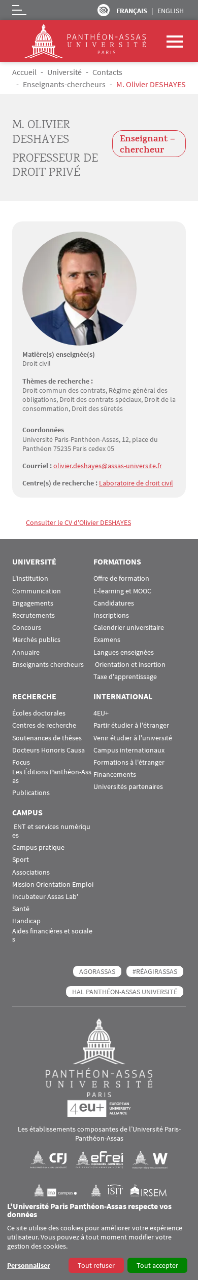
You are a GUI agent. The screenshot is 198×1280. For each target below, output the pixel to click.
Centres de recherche (44, 725)
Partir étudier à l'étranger (131, 725)
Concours (26, 627)
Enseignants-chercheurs (64, 84)
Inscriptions (111, 615)
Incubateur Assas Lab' (45, 896)
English (170, 10)
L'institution (30, 578)
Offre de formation (121, 578)
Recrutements (33, 615)
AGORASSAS (97, 971)
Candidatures (113, 603)
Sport (20, 859)
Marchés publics (36, 639)
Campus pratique (38, 847)
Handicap (26, 921)
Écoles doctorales (38, 713)
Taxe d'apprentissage (125, 676)
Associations (31, 872)
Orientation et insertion (129, 664)
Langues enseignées (123, 652)
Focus (21, 762)
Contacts (107, 72)
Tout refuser (96, 1265)
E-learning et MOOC (122, 591)
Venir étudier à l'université (132, 738)
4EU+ (101, 713)
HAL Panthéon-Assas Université (124, 991)
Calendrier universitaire (128, 627)
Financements (114, 774)
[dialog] (99, 1238)
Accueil (24, 72)
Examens (106, 639)
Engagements (32, 603)
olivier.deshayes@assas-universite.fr (107, 465)
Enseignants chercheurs (48, 664)
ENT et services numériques (51, 831)
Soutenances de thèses (47, 738)
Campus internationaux (128, 750)
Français (131, 10)
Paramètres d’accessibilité (103, 10)
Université (64, 72)
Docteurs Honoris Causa (48, 750)
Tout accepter (157, 1265)
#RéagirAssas (155, 971)
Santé (20, 909)
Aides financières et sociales (52, 935)
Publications (31, 792)
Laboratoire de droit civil (136, 482)
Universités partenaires (128, 786)
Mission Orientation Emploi (52, 884)
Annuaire (26, 652)
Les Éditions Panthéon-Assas (51, 776)
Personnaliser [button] (28, 1265)
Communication (36, 591)
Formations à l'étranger (128, 762)
